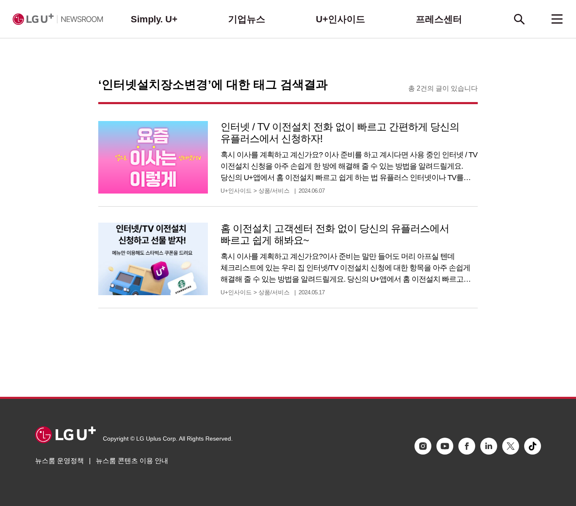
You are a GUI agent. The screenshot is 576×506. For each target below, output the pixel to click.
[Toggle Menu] (557, 19)
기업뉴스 (246, 19)
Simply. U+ (154, 19)
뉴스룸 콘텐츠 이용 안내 (132, 460)
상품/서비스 (274, 190)
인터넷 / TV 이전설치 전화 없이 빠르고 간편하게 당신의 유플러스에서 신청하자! (340, 132)
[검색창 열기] (519, 19)
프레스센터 (439, 19)
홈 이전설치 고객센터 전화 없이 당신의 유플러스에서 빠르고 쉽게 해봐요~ (335, 234)
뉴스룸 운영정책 (59, 460)
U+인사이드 (340, 19)
